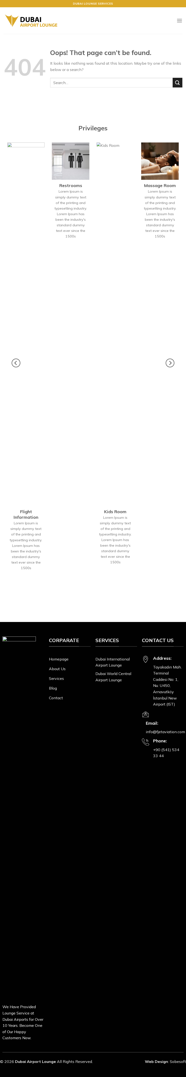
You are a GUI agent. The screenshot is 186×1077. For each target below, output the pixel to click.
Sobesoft (178, 1061)
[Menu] (179, 20)
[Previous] (16, 363)
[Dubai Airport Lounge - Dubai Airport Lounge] (31, 20)
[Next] (170, 363)
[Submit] (177, 82)
